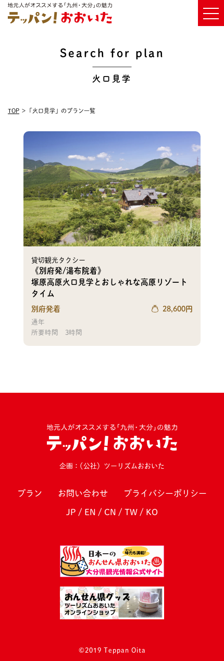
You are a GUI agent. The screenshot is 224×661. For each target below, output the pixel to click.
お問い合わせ (83, 493)
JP (71, 512)
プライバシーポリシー (165, 493)
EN (90, 512)
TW (131, 512)
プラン (29, 493)
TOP (13, 111)
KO (152, 512)
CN (110, 512)
